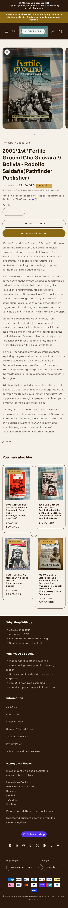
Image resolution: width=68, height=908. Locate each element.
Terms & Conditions (17, 736)
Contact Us (12, 714)
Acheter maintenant (34, 233)
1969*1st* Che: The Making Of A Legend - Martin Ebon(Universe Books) (17, 580)
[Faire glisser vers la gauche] (26, 134)
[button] (6, 31)
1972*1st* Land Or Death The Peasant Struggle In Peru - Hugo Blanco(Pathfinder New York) (16, 511)
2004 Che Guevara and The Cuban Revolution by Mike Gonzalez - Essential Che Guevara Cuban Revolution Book (50, 511)
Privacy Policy (14, 744)
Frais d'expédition (23, 190)
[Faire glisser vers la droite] (41, 134)
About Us (11, 707)
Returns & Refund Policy (19, 729)
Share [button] (9, 442)
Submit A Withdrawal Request (23, 751)
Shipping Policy (14, 722)
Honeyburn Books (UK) (22, 896)
